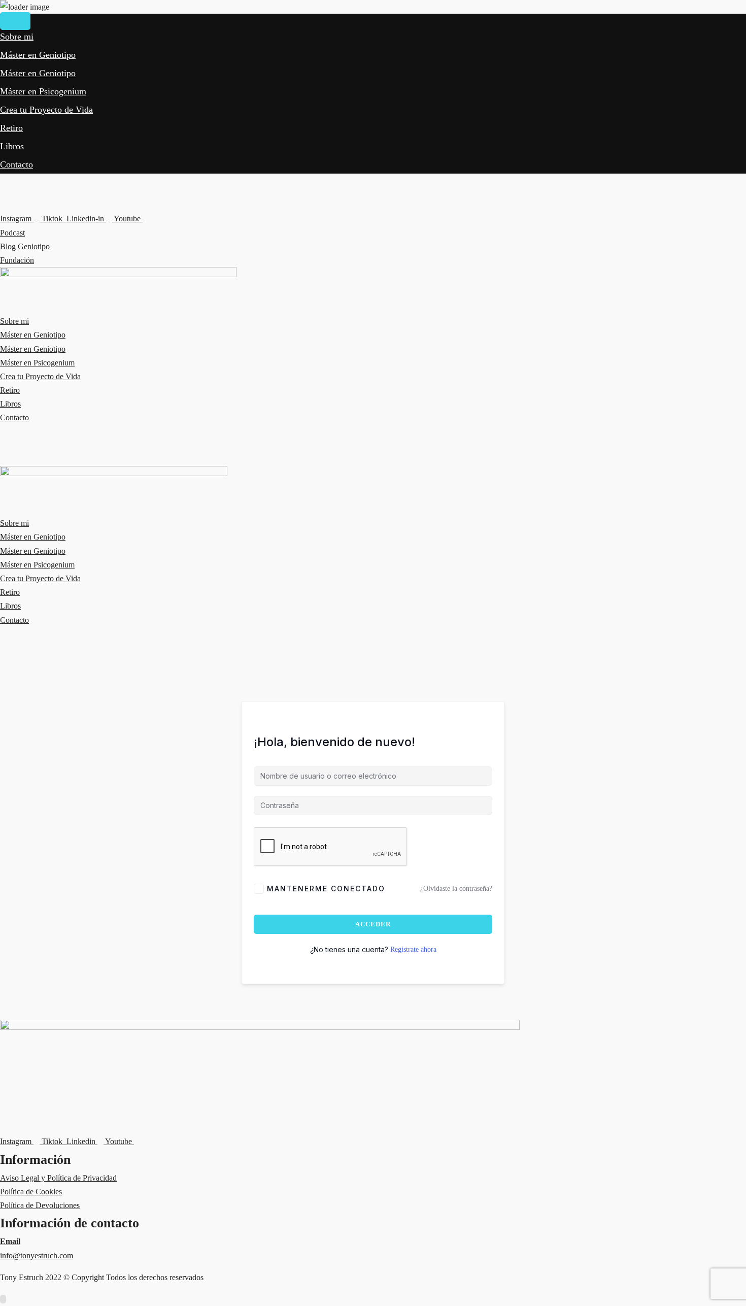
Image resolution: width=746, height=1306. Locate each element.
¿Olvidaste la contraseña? (456, 888)
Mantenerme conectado (326, 888)
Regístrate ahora (413, 949)
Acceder (373, 924)
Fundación (17, 260)
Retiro (11, 128)
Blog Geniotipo (25, 246)
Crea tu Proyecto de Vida (46, 110)
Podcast (12, 232)
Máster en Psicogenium (43, 91)
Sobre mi (16, 36)
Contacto (16, 164)
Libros (12, 146)
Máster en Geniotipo (38, 55)
